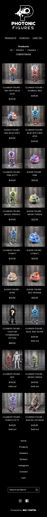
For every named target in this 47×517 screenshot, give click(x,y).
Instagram (23, 465)
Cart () (37, 38)
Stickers (20, 50)
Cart (23, 477)
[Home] (23, 17)
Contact (24, 38)
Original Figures (23, 54)
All (11, 50)
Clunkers (31, 50)
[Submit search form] (36, 489)
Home (23, 440)
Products (10, 38)
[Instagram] (20, 500)
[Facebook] (27, 500)
